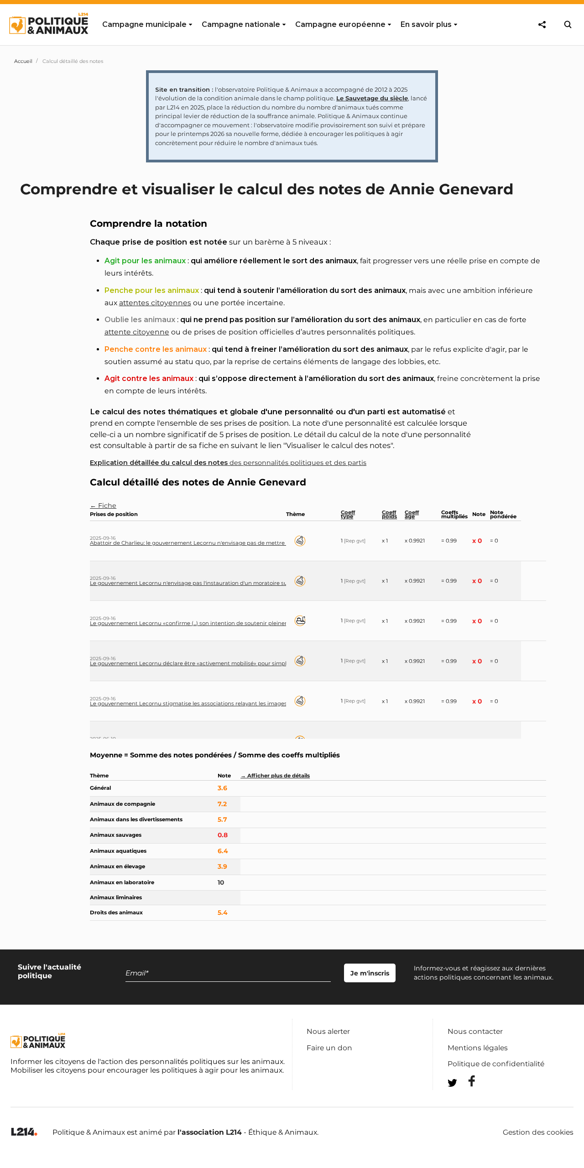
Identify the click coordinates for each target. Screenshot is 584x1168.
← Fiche (103, 505)
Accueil (23, 61)
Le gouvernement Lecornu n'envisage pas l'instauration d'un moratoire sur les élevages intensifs (218, 583)
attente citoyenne (136, 332)
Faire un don (329, 1047)
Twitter (466, 1099)
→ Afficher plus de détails (275, 775)
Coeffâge (412, 514)
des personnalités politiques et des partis (228, 463)
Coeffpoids (389, 514)
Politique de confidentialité (496, 1063)
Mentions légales (478, 1047)
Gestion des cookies (538, 1132)
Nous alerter (328, 1031)
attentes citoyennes (155, 302)
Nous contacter (475, 1031)
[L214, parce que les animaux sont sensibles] (24, 1132)
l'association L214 (209, 1132)
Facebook (466, 1081)
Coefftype (348, 514)
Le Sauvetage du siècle (372, 98)
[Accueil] (48, 42)
